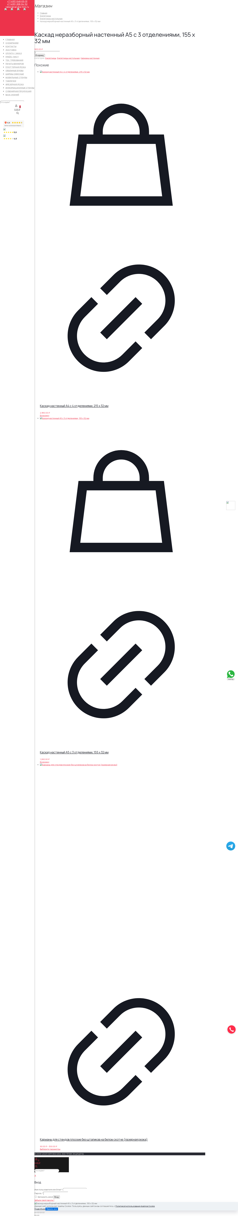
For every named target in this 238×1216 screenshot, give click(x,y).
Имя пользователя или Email (48, 1189)
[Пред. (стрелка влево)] (35, 1215)
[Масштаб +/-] (35, 1212)
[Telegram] (230, 849)
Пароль (38, 1193)
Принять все (52, 1209)
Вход (56, 1197)
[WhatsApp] (231, 679)
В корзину (40, 55)
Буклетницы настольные (51, 18)
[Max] (230, 509)
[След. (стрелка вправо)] (38, 1215)
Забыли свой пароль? (44, 1200)
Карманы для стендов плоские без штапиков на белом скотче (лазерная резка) (94, 1139)
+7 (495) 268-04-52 (17, 4)
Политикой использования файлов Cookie (135, 1206)
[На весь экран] (38, 1212)
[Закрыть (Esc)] (43, 1212)
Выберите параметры (50, 1149)
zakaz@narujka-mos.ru (17, 6)
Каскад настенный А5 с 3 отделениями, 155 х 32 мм (74, 752)
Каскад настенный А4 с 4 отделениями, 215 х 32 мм (74, 406)
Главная (43, 13)
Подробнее (39, 1209)
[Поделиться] (41, 1212)
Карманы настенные (90, 58)
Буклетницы (45, 15)
